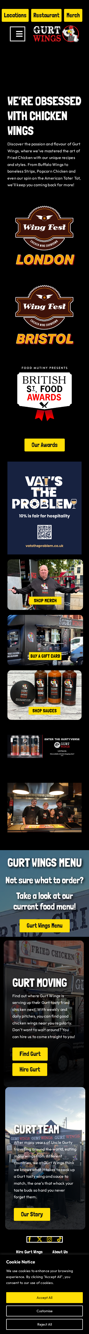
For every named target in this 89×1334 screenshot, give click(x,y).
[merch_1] (45, 561)
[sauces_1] (44, 672)
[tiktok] (59, 1239)
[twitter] (39, 1239)
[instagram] (49, 1239)
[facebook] (29, 1239)
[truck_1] (45, 616)
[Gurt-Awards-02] (44, 200)
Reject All (44, 1324)
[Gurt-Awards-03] (44, 358)
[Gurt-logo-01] (56, 23)
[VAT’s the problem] (44, 463)
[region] (44, 1294)
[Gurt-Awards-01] (44, 279)
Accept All (44, 1297)
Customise (45, 1311)
